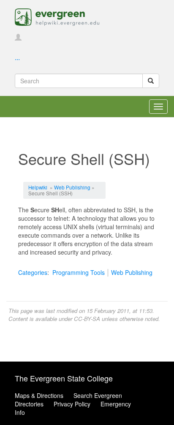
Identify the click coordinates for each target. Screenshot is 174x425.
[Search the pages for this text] (150, 81)
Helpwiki (37, 187)
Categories (32, 272)
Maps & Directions (39, 395)
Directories (29, 404)
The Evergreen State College (64, 378)
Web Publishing (72, 187)
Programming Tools (78, 272)
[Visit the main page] (57, 16)
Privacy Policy (72, 404)
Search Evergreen (97, 395)
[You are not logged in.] (18, 37)
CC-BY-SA (87, 319)
